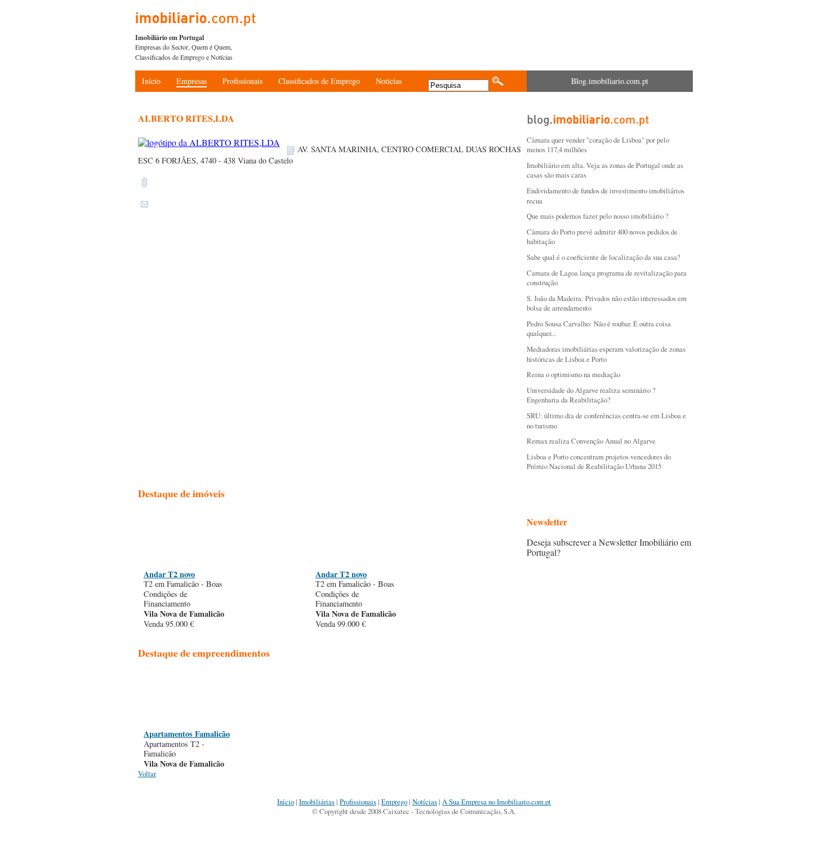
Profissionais (242, 81)
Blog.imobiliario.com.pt (609, 81)
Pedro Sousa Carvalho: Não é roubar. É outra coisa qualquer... (599, 328)
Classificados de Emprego (319, 81)
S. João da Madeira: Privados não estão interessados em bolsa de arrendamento (607, 303)
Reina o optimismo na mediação (573, 374)
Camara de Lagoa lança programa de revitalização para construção (607, 278)
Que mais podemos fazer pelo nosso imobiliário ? (598, 216)
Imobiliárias (317, 802)
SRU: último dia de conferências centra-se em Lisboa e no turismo (606, 420)
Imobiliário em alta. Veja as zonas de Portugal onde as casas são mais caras (605, 170)
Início (151, 81)
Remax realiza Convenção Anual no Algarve (591, 441)
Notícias (389, 81)
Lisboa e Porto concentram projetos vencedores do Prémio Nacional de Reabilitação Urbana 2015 (599, 462)
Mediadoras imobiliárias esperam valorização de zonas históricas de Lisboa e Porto (606, 354)
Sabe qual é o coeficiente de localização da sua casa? (603, 257)
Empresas (191, 81)
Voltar (147, 773)
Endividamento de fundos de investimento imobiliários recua (605, 195)
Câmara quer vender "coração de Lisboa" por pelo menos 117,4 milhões (598, 145)
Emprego (394, 802)
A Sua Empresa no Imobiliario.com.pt (496, 802)
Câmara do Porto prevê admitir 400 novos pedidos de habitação (602, 237)
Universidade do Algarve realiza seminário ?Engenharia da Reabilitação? (591, 395)
